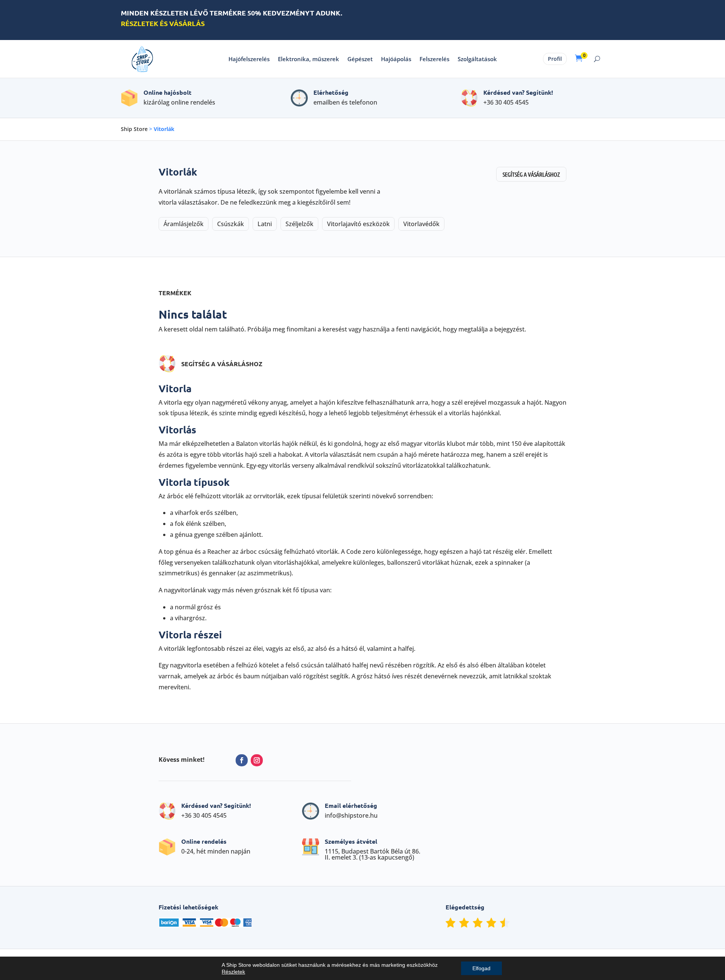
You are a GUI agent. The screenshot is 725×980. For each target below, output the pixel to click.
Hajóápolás (396, 59)
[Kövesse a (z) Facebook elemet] (242, 760)
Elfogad (481, 968)
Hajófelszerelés (249, 59)
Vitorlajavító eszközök (358, 224)
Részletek (233, 972)
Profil (555, 58)
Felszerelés (434, 59)
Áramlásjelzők (184, 224)
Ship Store (134, 129)
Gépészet (360, 59)
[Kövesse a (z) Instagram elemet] (257, 760)
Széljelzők (299, 224)
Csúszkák (230, 224)
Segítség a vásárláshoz (531, 174)
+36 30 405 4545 (506, 102)
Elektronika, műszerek (308, 59)
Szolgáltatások (477, 59)
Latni (265, 224)
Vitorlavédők (421, 224)
